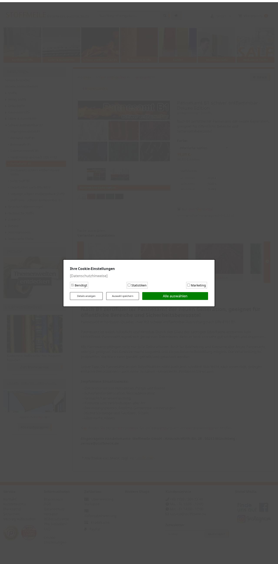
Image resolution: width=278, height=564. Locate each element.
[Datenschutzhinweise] (89, 274)
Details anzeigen (86, 294)
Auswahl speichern (122, 294)
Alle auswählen (175, 295)
